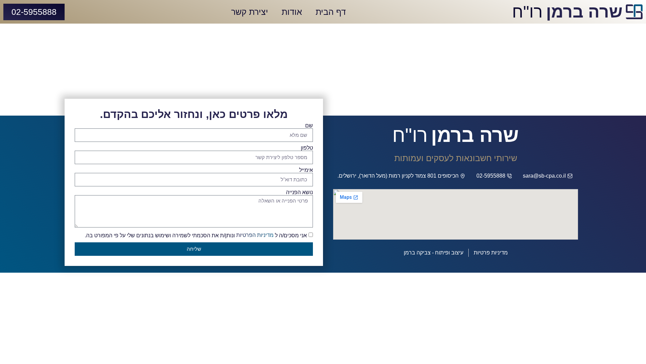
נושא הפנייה (299, 192)
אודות (292, 12)
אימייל (306, 170)
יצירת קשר (249, 12)
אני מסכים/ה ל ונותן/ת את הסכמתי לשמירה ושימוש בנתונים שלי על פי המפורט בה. (196, 235)
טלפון (307, 148)
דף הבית (331, 12)
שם (309, 125)
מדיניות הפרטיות (255, 235)
